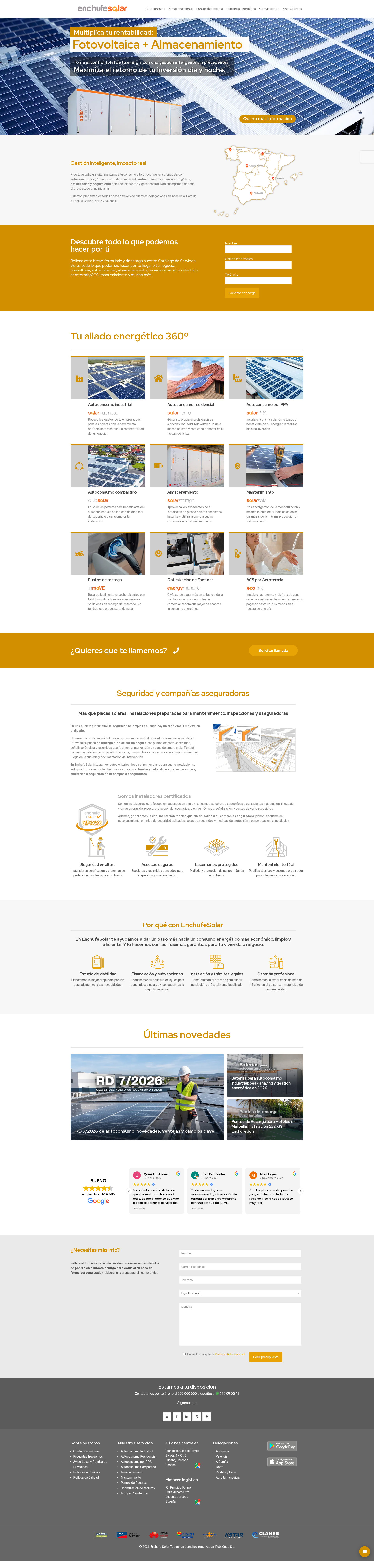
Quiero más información (267, 119)
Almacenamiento (132, 1472)
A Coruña (222, 1462)
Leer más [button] (139, 1208)
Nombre (231, 243)
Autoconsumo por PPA (136, 1462)
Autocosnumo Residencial (138, 1456)
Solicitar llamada (273, 650)
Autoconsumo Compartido (138, 1467)
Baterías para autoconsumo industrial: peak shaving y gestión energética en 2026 (261, 1083)
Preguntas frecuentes (88, 1456)
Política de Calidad (86, 1477)
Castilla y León (226, 1472)
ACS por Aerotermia (134, 1493)
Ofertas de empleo (86, 1451)
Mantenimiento (131, 1477)
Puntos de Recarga (134, 1483)
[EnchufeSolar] (103, 9)
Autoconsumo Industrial (137, 1451)
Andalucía (222, 1451)
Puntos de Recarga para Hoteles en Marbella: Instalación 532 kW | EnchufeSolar (263, 1126)
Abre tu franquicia (228, 1477)
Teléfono (232, 274)
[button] (300, 1191)
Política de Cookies (86, 1472)
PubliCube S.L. (225, 1547)
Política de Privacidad (230, 1354)
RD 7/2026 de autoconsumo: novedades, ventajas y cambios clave (144, 1131)
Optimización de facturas (138, 1488)
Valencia (221, 1456)
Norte (219, 1467)
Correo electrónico (239, 259)
